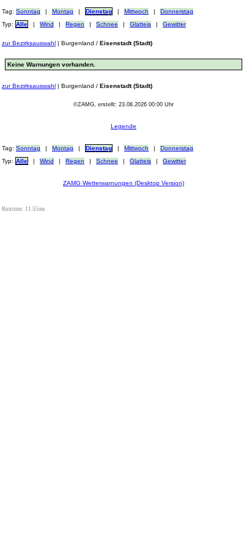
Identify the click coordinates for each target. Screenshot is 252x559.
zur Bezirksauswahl (29, 43)
